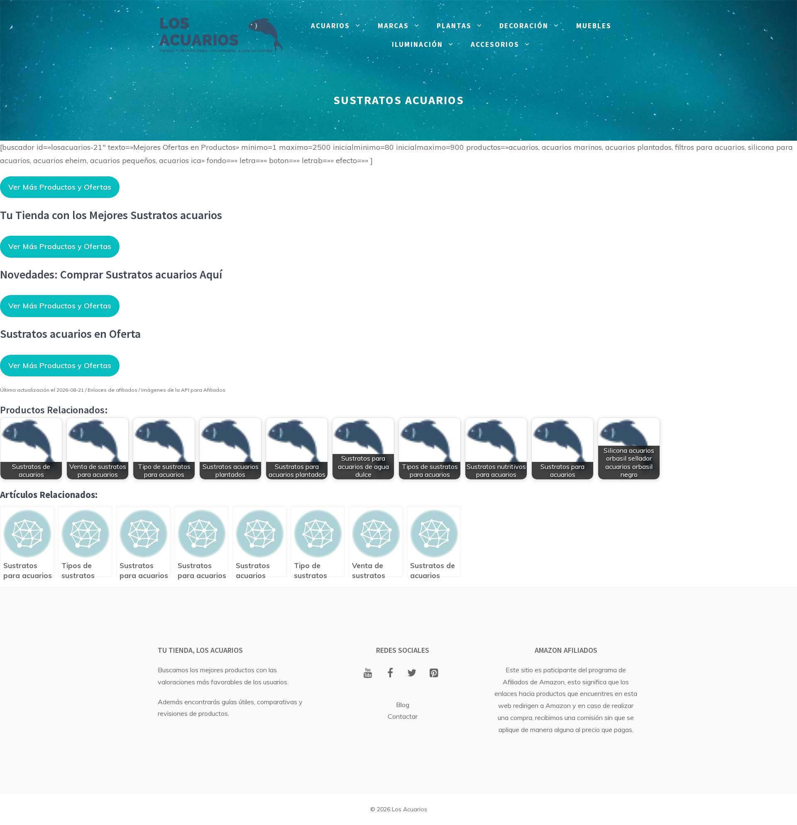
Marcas (393, 25)
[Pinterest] (434, 673)
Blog (402, 705)
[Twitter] (412, 673)
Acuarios (330, 25)
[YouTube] (368, 673)
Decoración (523, 25)
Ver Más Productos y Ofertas (59, 187)
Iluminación (417, 44)
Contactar (403, 716)
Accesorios (495, 44)
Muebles (593, 25)
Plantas (454, 25)
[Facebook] (390, 673)
